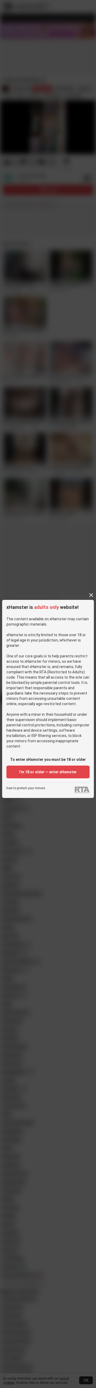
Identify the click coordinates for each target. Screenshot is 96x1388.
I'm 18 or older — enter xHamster (48, 772)
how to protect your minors (25, 788)
